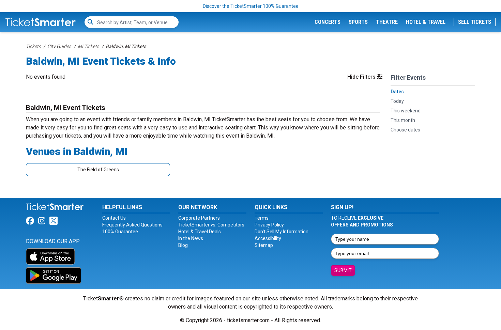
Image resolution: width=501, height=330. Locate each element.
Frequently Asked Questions (132, 224)
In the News (190, 238)
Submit (343, 270)
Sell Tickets (474, 22)
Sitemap (264, 245)
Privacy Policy (269, 224)
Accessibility (268, 238)
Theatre (387, 22)
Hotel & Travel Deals (199, 231)
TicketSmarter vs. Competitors (211, 224)
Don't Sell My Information (281, 231)
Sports (358, 22)
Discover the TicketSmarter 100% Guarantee (251, 6)
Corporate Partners (199, 218)
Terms (262, 218)
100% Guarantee (120, 231)
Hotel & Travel (425, 22)
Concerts (327, 22)
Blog (183, 245)
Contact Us (114, 218)
